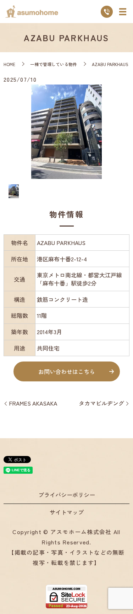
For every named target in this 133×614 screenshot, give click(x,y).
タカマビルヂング (101, 403)
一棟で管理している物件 (53, 64)
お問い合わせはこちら (66, 371)
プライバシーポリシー (66, 494)
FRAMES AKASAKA (33, 403)
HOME (9, 64)
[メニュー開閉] (122, 11)
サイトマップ (67, 512)
